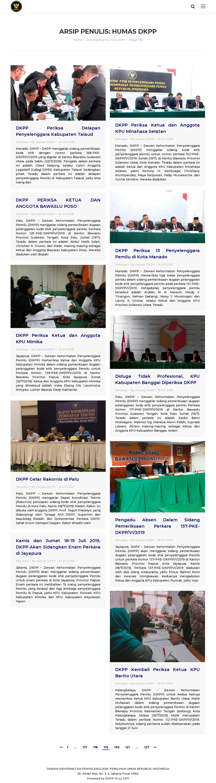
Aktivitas (22, 142)
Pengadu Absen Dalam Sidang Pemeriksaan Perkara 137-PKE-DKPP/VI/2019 (157, 526)
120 (116, 747)
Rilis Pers (22, 561)
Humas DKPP (134, 31)
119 (106, 747)
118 (95, 747)
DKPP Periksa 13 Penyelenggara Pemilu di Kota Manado (157, 253)
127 (146, 747)
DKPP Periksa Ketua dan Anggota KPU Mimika (58, 338)
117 (84, 747)
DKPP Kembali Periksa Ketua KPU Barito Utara (157, 672)
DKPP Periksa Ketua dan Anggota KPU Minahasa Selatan (157, 128)
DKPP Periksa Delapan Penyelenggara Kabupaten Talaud (58, 131)
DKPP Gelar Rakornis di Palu (47, 479)
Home (78, 39)
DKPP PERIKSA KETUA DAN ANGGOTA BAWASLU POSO (58, 203)
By (43, 142)
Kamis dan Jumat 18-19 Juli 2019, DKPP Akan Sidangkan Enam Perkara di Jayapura (58, 547)
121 (127, 747)
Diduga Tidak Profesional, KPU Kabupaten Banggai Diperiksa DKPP (157, 379)
